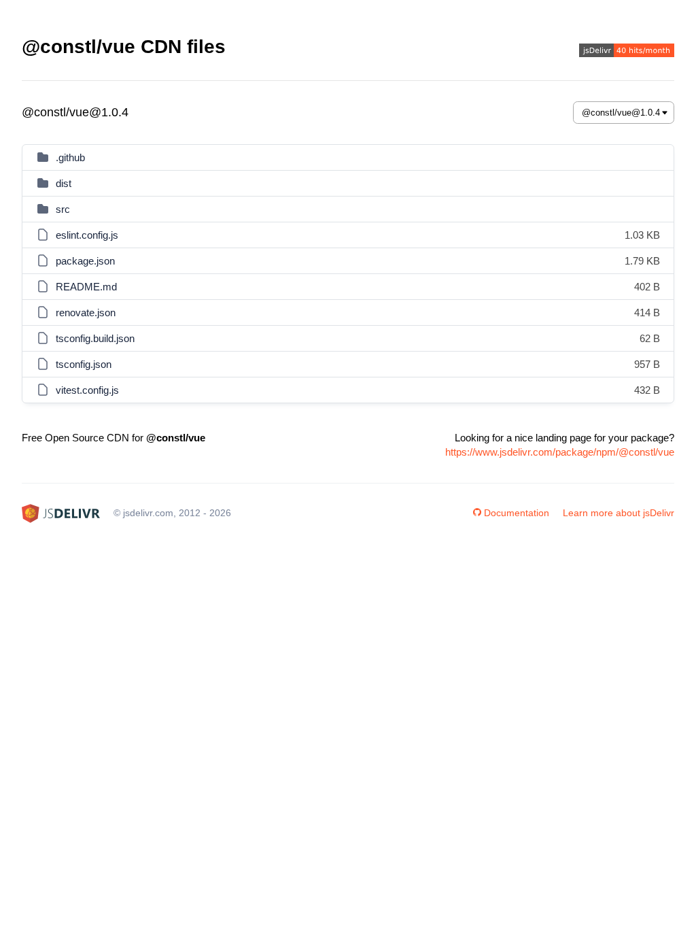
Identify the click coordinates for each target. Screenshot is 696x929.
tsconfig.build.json (95, 338)
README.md (86, 286)
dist (63, 183)
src (63, 209)
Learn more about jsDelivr (618, 512)
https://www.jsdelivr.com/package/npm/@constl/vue (559, 452)
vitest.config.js (87, 390)
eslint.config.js (87, 235)
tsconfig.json (83, 364)
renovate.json (86, 312)
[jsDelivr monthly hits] (626, 52)
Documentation (516, 512)
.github (70, 157)
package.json (85, 261)
